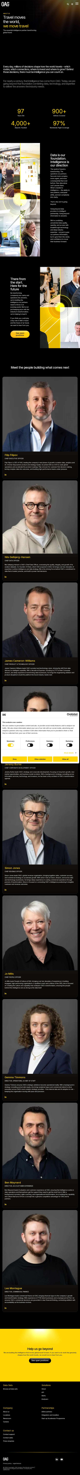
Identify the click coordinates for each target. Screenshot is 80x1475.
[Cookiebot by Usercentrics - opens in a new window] (68, 714)
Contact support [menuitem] (9, 1434)
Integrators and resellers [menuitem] (50, 1415)
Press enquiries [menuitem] (8, 1441)
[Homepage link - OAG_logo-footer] (5, 1459)
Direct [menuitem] (44, 1389)
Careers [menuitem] (6, 1422)
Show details (69, 753)
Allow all (65, 759)
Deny (15, 759)
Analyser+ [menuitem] (45, 1399)
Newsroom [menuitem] (7, 1418)
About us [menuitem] (6, 1412)
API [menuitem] (43, 1392)
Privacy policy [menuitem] (7, 1463)
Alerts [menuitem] (44, 1396)
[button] (76, 3)
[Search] (68, 4)
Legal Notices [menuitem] (17, 1463)
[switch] (30, 745)
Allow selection (40, 759)
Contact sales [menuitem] (8, 1438)
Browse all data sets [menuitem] (10, 1389)
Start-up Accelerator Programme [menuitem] (53, 1418)
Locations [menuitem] (6, 1415)
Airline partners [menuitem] (47, 1412)
